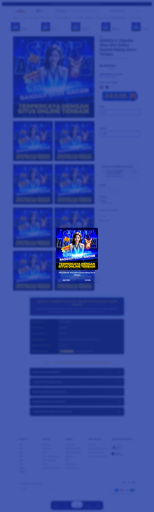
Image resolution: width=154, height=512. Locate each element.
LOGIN (88, 280)
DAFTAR (66, 280)
